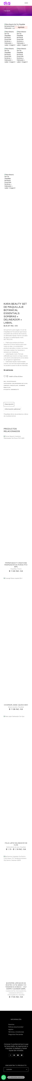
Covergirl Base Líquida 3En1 (16, 705)
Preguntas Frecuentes (15, 1034)
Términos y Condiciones (16, 1032)
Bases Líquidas (12, 707)
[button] (3, 1077)
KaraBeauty (15, 389)
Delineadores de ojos (19, 383)
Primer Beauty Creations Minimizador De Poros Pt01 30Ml (16, 565)
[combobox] (16, 1069)
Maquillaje (14, 385)
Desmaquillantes (21, 991)
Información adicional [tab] (12, 409)
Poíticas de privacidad (15, 1027)
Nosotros (11, 1024)
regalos (10, 1029)
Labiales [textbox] (16, 1069)
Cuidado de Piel (10, 991)
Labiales (7, 385)
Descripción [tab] (9, 404)
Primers (19, 569)
